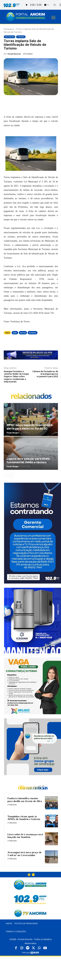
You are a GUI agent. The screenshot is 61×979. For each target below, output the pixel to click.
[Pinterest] (33, 102)
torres (23, 332)
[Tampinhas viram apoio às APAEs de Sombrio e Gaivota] (51, 820)
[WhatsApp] (41, 102)
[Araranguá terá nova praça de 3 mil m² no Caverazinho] (51, 856)
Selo (15, 332)
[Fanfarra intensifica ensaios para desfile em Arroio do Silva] (51, 802)
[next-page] (11, 475)
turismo (32, 332)
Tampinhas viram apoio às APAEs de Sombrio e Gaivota (23, 818)
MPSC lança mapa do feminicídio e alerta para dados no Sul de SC (30, 426)
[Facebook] (17, 102)
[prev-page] (6, 475)
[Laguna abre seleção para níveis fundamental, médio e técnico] (31, 453)
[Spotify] (27, 948)
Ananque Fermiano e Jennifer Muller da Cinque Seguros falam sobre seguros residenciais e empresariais (16, 376)
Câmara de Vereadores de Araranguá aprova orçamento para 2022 (45, 374)
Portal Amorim (14, 54)
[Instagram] (22, 948)
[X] (25, 102)
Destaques (9, 29)
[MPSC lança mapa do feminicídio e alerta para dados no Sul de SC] (31, 419)
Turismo (21, 37)
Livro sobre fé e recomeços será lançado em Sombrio (25, 836)
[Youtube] (45, 948)
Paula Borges (13, 432)
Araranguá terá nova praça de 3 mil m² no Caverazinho (24, 854)
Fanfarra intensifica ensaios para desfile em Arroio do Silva (24, 799)
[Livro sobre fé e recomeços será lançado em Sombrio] (51, 838)
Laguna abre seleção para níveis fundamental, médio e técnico (28, 460)
